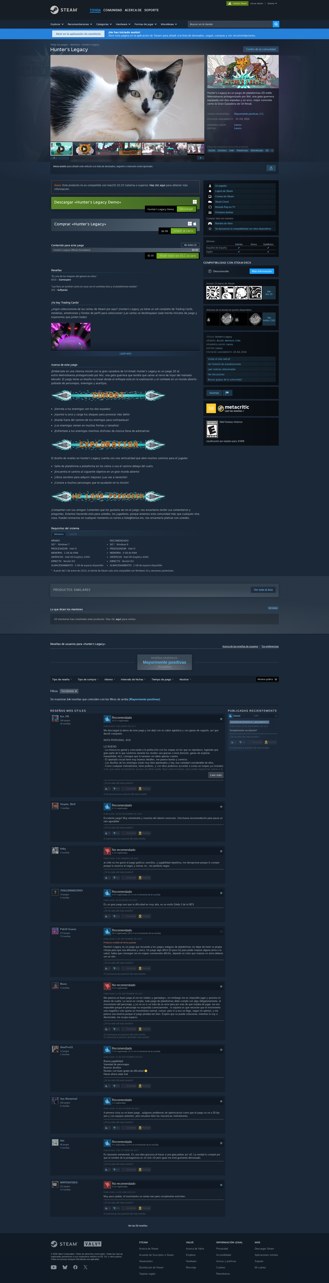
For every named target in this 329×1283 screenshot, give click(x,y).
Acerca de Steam (148, 1248)
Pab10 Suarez (68, 929)
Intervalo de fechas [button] (132, 679)
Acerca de (133, 10)
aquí (118, 619)
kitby (63, 848)
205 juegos (65, 1103)
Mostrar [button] (184, 679)
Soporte (259, 1261)
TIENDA (95, 10)
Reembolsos (223, 1273)
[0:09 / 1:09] (127, 98)
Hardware (191, 1261)
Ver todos (190, 245)
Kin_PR (64, 716)
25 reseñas (65, 724)
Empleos (191, 1255)
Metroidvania (257, 150)
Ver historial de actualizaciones (224, 364)
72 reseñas (65, 936)
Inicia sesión (59, 166)
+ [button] (272, 150)
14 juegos (64, 894)
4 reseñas (64, 988)
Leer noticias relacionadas (222, 369)
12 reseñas (65, 1189)
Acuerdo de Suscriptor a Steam (156, 1255)
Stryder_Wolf (67, 804)
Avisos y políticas (226, 1261)
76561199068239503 (71, 890)
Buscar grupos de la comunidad (225, 379)
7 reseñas (64, 808)
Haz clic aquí (157, 185)
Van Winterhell (68, 1098)
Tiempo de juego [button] (161, 679)
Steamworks (146, 1261)
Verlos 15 (269, 293)
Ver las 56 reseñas (137, 1225)
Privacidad (222, 1248)
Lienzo (237, 124)
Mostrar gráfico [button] (265, 679)
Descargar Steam (264, 1248)
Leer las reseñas (233, 410)
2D (267, 150)
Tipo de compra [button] (87, 679)
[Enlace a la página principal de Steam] (64, 13)
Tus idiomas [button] (67, 691)
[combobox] (230, 24)
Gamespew (65, 279)
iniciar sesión (256, 3)
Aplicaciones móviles (266, 1255)
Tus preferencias (270, 646)
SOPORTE (151, 10)
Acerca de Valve (195, 1248)
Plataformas (242, 150)
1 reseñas (64, 1054)
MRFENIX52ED (68, 1182)
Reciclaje (191, 1267)
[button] (57, 24)
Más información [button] (262, 271)
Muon (63, 984)
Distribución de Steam (151, 1267)
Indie (231, 150)
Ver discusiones (216, 374)
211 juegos (65, 1186)
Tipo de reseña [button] (60, 679)
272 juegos (65, 933)
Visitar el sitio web (218, 359)
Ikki (62, 1140)
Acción (212, 150)
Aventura (75, 44)
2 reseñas (64, 898)
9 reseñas (64, 1106)
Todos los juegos (59, 44)
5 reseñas (64, 852)
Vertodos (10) (269, 319)
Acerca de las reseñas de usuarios (240, 646)
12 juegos (64, 1051)
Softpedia (62, 290)
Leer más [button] (216, 775)
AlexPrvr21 (66, 1047)
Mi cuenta (260, 1267)
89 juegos (64, 1144)
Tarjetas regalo (147, 1273)
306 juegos (65, 720)
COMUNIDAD (112, 10)
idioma (271, 3)
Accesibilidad (223, 1255)
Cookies (220, 1267)
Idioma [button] (109, 679)
